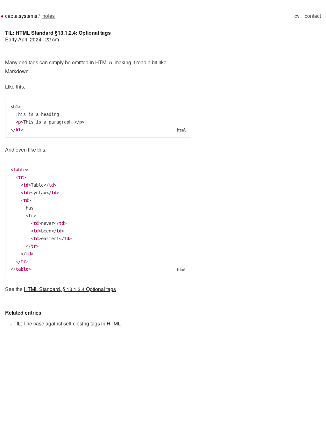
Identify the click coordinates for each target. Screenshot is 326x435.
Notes (48, 15)
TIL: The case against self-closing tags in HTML (67, 323)
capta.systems (21, 15)
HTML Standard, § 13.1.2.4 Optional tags (70, 289)
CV (297, 15)
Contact (313, 15)
